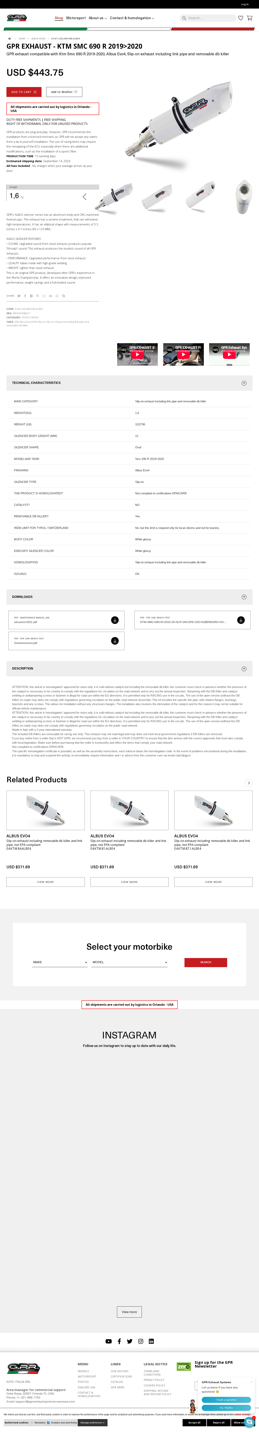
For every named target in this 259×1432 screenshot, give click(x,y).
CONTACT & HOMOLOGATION (89, 1394)
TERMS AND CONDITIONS (152, 1372)
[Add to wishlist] (79, 796)
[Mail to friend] (44, 296)
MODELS (83, 1371)
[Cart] (250, 18)
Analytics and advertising (64, 1422)
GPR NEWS (117, 1387)
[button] (249, 1422)
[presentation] (85, 196)
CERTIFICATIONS (121, 1376)
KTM (34, 321)
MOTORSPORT (87, 1376)
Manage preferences (92, 1422)
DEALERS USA (86, 1387)
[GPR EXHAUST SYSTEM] (9, 39)
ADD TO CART (21, 92)
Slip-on (41, 321)
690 (17, 321)
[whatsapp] (57, 296)
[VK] (31, 296)
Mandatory (40, 1422)
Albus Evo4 (25, 321)
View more (45, 882)
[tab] (129, 383)
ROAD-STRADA (30, 317)
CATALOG (117, 1382)
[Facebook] (25, 296)
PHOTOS (83, 1382)
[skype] (63, 296)
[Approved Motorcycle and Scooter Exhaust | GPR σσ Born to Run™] (16, 21)
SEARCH (205, 962)
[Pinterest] (37, 296)
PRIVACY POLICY (154, 1380)
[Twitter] (18, 296)
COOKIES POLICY (154, 1385)
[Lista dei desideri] (240, 19)
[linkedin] (50, 296)
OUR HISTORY (119, 1371)
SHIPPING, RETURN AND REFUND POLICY (157, 1392)
